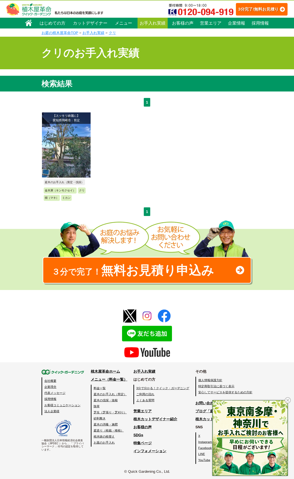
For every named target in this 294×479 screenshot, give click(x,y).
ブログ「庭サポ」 (210, 411)
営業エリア (210, 23)
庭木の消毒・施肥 (106, 424)
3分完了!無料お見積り (258, 9)
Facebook (205, 448)
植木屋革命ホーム (105, 371)
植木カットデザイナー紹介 (155, 419)
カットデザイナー (90, 23)
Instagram (205, 442)
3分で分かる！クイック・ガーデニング (162, 388)
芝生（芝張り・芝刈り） (110, 412)
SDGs (138, 435)
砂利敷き (100, 418)
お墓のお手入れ (104, 442)
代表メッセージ (54, 393)
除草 (97, 406)
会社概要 (50, 381)
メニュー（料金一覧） (109, 379)
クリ (112, 33)
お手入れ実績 (153, 23)
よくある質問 (145, 400)
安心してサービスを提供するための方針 (225, 392)
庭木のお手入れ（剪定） (110, 394)
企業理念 (50, 387)
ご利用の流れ (145, 394)
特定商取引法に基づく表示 (216, 386)
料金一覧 (100, 388)
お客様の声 (182, 23)
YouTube (204, 460)
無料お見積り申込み (133, 270)
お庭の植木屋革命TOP (60, 33)
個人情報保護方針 (210, 380)
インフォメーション (149, 451)
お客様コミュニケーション (62, 405)
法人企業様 (51, 411)
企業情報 (236, 23)
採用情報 (260, 23)
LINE (201, 454)
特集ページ (142, 443)
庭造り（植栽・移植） (109, 430)
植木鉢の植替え (104, 436)
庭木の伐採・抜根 (106, 400)
